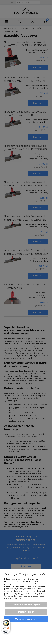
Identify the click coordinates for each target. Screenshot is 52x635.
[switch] (5, 631)
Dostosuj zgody (26, 612)
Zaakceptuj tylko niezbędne (26, 604)
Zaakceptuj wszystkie (26, 619)
